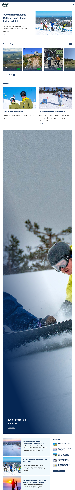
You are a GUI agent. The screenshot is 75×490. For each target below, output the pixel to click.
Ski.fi (2, 1)
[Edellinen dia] (67, 44)
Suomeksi (68, 1)
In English (72, 1)
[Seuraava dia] (70, 44)
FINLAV (12, 1)
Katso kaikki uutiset (59, 470)
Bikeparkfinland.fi (7, 1)
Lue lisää (11, 427)
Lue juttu (6, 34)
